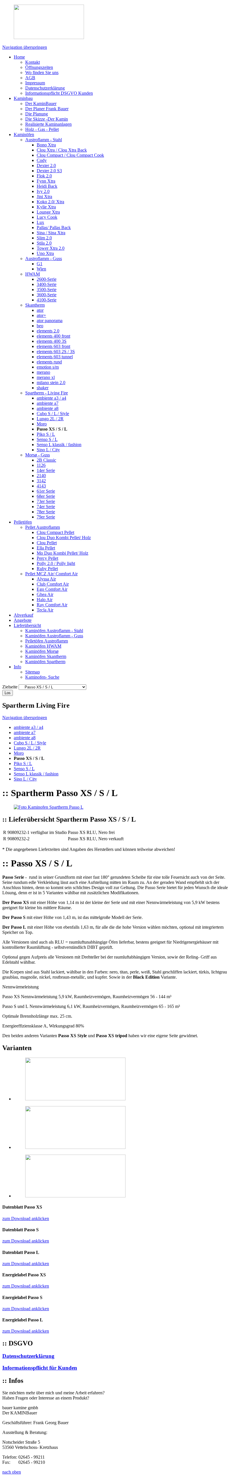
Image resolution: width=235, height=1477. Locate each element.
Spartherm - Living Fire (46, 392)
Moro (42, 423)
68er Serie (46, 496)
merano (43, 372)
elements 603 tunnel (55, 356)
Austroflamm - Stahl (43, 139)
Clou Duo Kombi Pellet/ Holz (64, 537)
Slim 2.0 (44, 237)
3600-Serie (46, 294)
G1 (39, 263)
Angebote (23, 620)
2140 (41, 475)
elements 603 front (53, 346)
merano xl (46, 377)
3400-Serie (46, 284)
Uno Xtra (45, 253)
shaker (42, 387)
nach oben (11, 1472)
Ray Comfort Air (52, 604)
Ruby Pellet (47, 568)
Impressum (35, 82)
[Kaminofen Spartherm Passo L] (48, 807)
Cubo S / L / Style (53, 413)
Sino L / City (48, 449)
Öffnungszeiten (39, 67)
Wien (41, 268)
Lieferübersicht (27, 625)
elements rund (49, 361)
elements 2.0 (48, 330)
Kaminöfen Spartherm (45, 661)
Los (8, 693)
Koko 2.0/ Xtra (50, 201)
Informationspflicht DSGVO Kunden (59, 93)
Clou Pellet (47, 542)
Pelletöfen (23, 522)
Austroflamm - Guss (43, 258)
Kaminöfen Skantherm (45, 656)
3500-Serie (46, 289)
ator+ (41, 315)
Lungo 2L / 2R (50, 418)
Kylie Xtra (46, 206)
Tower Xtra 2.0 (50, 248)
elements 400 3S (51, 341)
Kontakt (32, 62)
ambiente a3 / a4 (51, 398)
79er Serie (46, 516)
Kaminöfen (24, 134)
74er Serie (46, 506)
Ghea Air (45, 594)
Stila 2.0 (44, 243)
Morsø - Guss (37, 454)
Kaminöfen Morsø (41, 651)
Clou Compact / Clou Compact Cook (70, 155)
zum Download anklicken (25, 1218)
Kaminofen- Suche (42, 677)
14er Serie (46, 470)
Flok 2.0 (44, 175)
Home (19, 57)
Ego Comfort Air (52, 589)
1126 (41, 465)
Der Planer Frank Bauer (46, 108)
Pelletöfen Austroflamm (46, 640)
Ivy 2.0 (43, 191)
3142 (41, 480)
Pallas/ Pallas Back (54, 227)
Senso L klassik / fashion (59, 444)
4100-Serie (46, 299)
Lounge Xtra (48, 212)
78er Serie (46, 511)
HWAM (32, 274)
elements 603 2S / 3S (56, 351)
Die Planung (36, 113)
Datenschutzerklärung (45, 88)
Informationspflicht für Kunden (39, 1368)
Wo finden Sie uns (41, 72)
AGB (30, 77)
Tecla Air (45, 609)
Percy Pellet (47, 558)
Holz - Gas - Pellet (42, 129)
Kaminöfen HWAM (43, 646)
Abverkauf (23, 615)
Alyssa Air (46, 578)
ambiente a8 (47, 408)
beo (40, 325)
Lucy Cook (47, 217)
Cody (42, 160)
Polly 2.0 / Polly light (56, 563)
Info (17, 666)
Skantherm (35, 305)
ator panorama (49, 320)
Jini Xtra (44, 196)
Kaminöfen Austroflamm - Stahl (54, 630)
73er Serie (46, 501)
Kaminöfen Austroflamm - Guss (54, 635)
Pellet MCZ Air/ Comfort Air (51, 573)
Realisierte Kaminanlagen (48, 124)
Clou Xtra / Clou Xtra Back (62, 150)
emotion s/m (48, 367)
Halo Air (44, 599)
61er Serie (46, 491)
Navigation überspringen (24, 47)
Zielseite (9, 686)
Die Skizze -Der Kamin (46, 119)
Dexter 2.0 (46, 165)
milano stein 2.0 (51, 382)
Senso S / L (47, 439)
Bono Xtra (46, 144)
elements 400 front (53, 336)
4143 (41, 485)
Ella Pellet (46, 547)
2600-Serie (46, 279)
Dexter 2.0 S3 (49, 170)
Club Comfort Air (53, 584)
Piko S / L (46, 434)
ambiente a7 (47, 403)
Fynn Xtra (46, 181)
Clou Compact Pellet (55, 532)
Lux (40, 222)
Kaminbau (23, 98)
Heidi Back (47, 186)
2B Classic (46, 460)
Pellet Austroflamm (42, 527)
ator (40, 310)
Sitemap (32, 671)
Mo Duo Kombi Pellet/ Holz (62, 553)
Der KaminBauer (40, 103)
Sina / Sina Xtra (51, 232)
